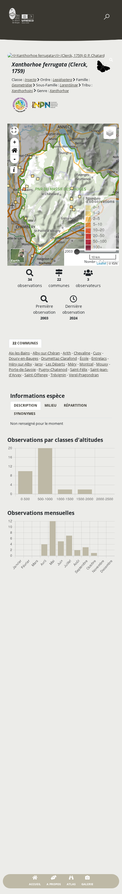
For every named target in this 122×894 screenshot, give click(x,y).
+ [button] (14, 142)
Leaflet (101, 263)
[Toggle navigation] (106, 15)
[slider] (77, 252)
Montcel (86, 364)
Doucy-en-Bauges (23, 358)
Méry (72, 364)
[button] (14, 150)
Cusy (97, 352)
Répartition (75, 405)
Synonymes (24, 413)
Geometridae (22, 85)
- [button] (14, 159)
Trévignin (58, 374)
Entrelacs (99, 358)
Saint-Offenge (36, 374)
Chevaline (82, 352)
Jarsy (39, 364)
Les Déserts (55, 364)
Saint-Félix (78, 369)
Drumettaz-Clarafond (59, 358)
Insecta (30, 79)
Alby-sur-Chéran (46, 352)
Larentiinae (69, 85)
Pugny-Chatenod (53, 369)
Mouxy (102, 364)
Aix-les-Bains (19, 352)
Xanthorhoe (59, 90)
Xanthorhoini (22, 90)
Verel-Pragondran (84, 374)
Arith (67, 352)
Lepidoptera (62, 79)
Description (25, 405)
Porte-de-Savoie (22, 369)
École (84, 358)
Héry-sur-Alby (20, 364)
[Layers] (110, 132)
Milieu (50, 405)
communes (25, 343)
